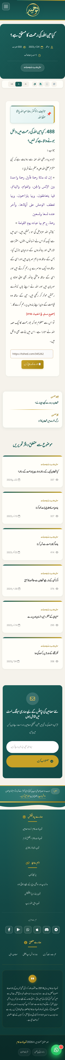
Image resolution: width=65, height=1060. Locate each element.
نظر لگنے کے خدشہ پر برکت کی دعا (46, 653)
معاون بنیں (13, 954)
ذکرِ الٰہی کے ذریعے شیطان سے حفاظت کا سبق (41, 580)
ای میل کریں (25, 796)
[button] (56, 1051)
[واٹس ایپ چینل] (28, 930)
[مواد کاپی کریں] (34, 84)
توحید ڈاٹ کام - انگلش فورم (32, 838)
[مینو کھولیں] (6, 6)
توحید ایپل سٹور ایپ (32, 903)
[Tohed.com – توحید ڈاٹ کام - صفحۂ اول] (32, 10)
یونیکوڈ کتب (32, 875)
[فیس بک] (9, 930)
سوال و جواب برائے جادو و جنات (32, 67)
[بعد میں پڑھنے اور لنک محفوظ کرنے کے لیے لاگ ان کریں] (47, 84)
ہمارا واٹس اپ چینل (30, 954)
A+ (12, 84)
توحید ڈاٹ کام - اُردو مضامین (32, 829)
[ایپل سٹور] (37, 930)
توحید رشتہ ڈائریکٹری (32, 848)
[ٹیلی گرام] (56, 930)
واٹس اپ (42, 796)
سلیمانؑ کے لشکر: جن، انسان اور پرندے (42, 617)
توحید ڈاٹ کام (22, 1042)
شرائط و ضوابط (24, 1052)
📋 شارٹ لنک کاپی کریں (32, 364)
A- (25, 84)
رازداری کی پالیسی (39, 1052)
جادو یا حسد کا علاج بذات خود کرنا (47, 508)
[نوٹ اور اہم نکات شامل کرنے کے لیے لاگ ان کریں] (54, 84)
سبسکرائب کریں (43, 761)
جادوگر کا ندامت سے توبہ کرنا (47, 544)
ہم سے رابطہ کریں (49, 954)
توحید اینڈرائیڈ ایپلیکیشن (33, 894)
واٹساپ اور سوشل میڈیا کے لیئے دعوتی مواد (33, 884)
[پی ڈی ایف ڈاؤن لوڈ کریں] (41, 84)
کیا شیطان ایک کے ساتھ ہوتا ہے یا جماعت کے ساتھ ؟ (38, 471)
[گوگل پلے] (18, 930)
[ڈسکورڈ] (46, 930)
